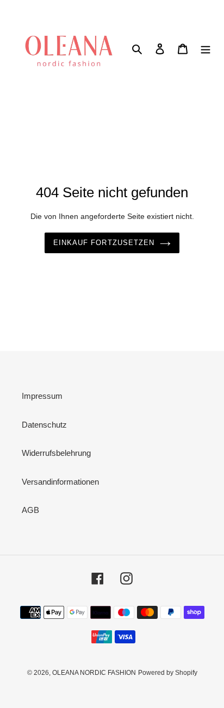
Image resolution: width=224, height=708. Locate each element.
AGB (30, 510)
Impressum (42, 395)
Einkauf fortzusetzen (103, 243)
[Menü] (205, 48)
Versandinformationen (60, 481)
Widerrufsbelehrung (56, 453)
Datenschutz (44, 424)
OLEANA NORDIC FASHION (94, 672)
